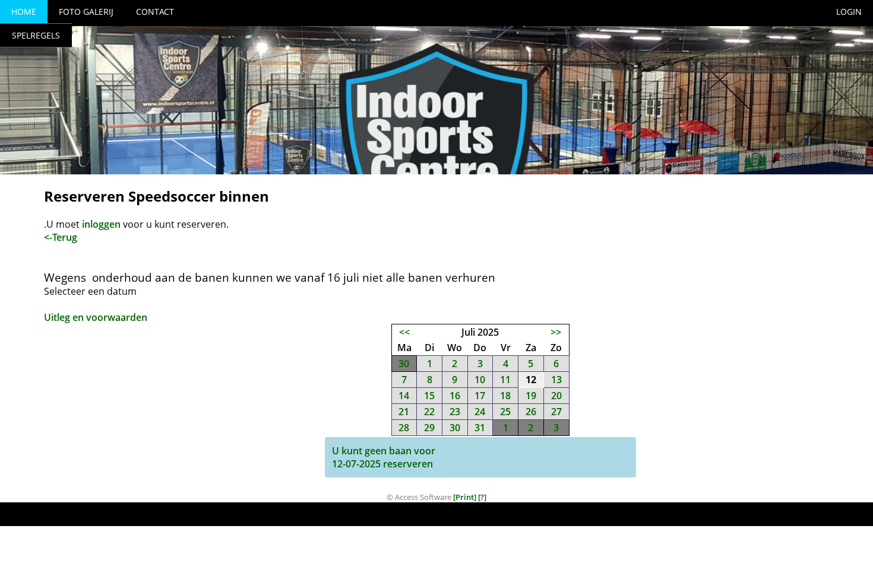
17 (480, 395)
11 (505, 379)
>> (556, 332)
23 (455, 411)
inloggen (101, 224)
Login (849, 11)
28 (403, 427)
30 (403, 363)
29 (429, 427)
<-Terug (60, 237)
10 (480, 379)
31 (480, 427)
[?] (482, 497)
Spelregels (36, 35)
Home (23, 11)
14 (403, 395)
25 (505, 411)
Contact (155, 11)
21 (403, 411)
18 (505, 395)
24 (480, 411)
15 (429, 395)
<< (404, 332)
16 (455, 395)
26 (531, 411)
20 (556, 395)
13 (556, 379)
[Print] (464, 497)
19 (531, 395)
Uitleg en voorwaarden (95, 317)
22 (429, 411)
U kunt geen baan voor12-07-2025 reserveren (383, 457)
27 (556, 411)
